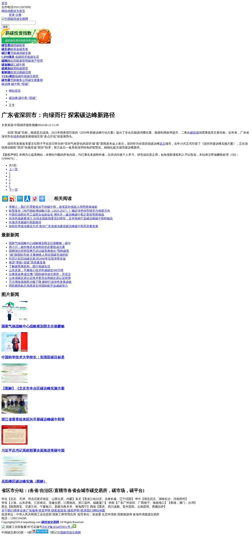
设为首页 (19, 11)
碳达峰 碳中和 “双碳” (15, 83)
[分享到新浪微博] (12, 198)
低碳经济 (21, 56)
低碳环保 (21, 76)
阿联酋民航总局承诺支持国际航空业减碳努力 (38, 285)
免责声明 (45, 510)
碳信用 (26, 72)
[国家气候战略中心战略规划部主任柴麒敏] (14, 319)
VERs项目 (8, 76)
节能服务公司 (19, 80)
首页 (4, 3)
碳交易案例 (35, 80)
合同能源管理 (19, 60)
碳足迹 (5, 49)
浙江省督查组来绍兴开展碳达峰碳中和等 (33, 419)
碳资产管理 (35, 60)
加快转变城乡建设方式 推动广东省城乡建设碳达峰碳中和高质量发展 (53, 226)
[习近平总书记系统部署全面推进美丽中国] (14, 443)
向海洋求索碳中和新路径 (25, 222)
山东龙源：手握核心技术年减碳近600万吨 (36, 270)
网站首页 (15, 90)
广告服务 (32, 510)
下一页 (13, 189)
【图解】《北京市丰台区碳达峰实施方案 (33, 388)
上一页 (13, 169)
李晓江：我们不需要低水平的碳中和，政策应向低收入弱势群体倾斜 (53, 206)
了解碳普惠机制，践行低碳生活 (29, 266)
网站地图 (7, 11)
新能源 (5, 72)
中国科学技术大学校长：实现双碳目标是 (33, 357)
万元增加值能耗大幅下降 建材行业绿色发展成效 (40, 281)
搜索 (5, 26)
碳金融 (5, 64)
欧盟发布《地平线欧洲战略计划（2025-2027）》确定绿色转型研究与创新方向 (59, 210)
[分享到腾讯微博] (19, 198)
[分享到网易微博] (34, 198)
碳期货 (23, 68)
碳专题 (5, 80)
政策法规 (16, 72)
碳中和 (20, 64)
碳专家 (26, 53)
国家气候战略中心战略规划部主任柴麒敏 (33, 326)
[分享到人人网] (27, 198)
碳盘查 (23, 49)
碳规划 (5, 68)
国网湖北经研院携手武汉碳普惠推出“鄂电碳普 (39, 250)
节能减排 (16, 53)
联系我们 (87, 510)
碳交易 (5, 45)
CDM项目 (8, 56)
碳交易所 (33, 76)
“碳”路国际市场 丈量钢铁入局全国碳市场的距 (38, 254)
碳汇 (13, 64)
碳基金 (14, 49)
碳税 (13, 45)
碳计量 (5, 53)
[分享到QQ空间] (4, 198)
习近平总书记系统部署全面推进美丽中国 (33, 450)
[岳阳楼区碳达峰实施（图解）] (14, 474)
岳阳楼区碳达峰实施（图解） (24, 481)
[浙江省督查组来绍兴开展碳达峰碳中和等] (14, 412)
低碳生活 (33, 56)
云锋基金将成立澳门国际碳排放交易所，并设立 (40, 274)
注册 (18, 14)
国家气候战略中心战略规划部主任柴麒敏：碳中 (40, 243)
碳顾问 (5, 60)
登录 (12, 14)
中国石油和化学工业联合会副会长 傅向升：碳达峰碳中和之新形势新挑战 (56, 214)
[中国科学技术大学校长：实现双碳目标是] (14, 350)
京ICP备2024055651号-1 (57, 526)
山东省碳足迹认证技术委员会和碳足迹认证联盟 (40, 278)
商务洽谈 (20, 510)
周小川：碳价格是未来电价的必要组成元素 (37, 247)
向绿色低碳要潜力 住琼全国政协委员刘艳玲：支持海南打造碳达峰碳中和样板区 (61, 218)
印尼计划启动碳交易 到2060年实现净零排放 (37, 258)
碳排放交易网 (50, 522)
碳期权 (14, 68)
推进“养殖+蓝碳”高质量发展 (27, 262)
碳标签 (20, 45)
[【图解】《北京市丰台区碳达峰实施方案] (14, 381)
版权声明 (74, 510)
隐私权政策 (59, 510)
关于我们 (7, 510)
